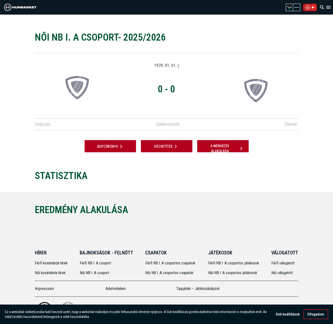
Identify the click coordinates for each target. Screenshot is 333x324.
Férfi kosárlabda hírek (51, 263)
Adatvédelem (116, 288)
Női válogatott (282, 272)
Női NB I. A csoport (94, 272)
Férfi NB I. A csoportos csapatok (170, 263)
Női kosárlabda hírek (50, 272)
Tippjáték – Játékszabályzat (198, 288)
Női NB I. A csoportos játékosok (232, 272)
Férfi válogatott (283, 263)
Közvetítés (163, 146)
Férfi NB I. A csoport (95, 263)
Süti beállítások (288, 314)
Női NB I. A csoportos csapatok (169, 272)
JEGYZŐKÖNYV (107, 146)
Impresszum (44, 288)
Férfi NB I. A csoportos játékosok (233, 263)
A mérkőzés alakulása (219, 148)
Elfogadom (315, 314)
